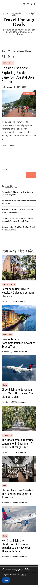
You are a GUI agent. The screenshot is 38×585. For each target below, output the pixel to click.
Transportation (7, 63)
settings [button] (23, 575)
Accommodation (8, 284)
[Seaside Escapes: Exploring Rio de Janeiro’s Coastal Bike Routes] (19, 103)
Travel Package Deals (19, 22)
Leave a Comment (8, 145)
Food (4, 486)
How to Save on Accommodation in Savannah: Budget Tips (19, 343)
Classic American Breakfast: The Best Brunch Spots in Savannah (18, 493)
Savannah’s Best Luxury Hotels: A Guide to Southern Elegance (18, 292)
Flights (4, 385)
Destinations (7, 435)
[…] (9, 139)
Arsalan (9, 87)
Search (4, 170)
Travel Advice (7, 335)
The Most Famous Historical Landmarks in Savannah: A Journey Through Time (18, 443)
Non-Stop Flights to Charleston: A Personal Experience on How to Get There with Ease (16, 546)
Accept (6, 580)
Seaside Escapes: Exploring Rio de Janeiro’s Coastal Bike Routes (18, 75)
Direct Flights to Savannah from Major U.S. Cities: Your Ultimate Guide (18, 393)
